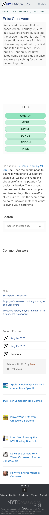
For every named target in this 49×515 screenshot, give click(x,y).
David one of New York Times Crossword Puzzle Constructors (21, 457)
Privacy (3, 495)
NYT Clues (16, 369)
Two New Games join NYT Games (22, 400)
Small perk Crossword (15, 295)
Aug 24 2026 (17, 338)
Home (5, 11)
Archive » (15, 354)
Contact (43, 495)
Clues (41, 11)
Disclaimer (24, 495)
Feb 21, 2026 (30, 11)
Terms (34, 495)
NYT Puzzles (16, 11)
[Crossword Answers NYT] (15, 4)
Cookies (13, 495)
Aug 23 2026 (17, 346)
